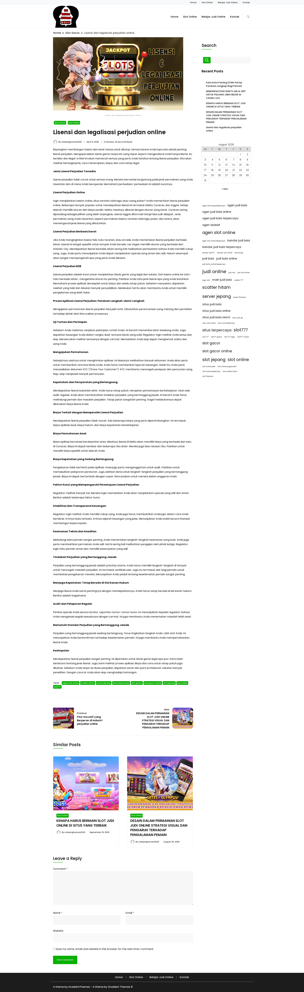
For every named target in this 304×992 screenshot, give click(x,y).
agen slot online (71, 683)
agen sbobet (211, 225)
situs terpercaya (121, 683)
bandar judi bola (238, 240)
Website (58, 931)
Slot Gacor (60, 122)
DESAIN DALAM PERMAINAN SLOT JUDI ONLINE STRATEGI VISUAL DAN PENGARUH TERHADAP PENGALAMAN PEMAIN (158, 827)
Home (193, 2)
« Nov (225, 189)
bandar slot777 (208, 253)
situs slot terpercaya (226, 323)
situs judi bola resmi (216, 317)
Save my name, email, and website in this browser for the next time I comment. (105, 949)
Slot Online (207, 2)
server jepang (104, 683)
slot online (182, 683)
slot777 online (243, 337)
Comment (60, 869)
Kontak (246, 2)
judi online (214, 271)
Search (209, 45)
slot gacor (137, 683)
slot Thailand (207, 376)
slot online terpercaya (211, 371)
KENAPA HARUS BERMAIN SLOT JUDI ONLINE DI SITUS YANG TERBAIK (85, 823)
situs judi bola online (216, 311)
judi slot (231, 272)
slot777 (57, 686)
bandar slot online (224, 253)
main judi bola (222, 280)
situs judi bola (212, 304)
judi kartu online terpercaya (213, 264)
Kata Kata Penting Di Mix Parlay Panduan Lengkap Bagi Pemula (224, 84)
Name (57, 913)
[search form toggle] (248, 17)
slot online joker (208, 366)
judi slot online (243, 272)
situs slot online (208, 323)
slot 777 (205, 337)
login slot (206, 280)
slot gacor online (152, 683)
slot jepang (169, 683)
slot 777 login (229, 337)
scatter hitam (87, 683)
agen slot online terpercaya (213, 241)
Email (130, 913)
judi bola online (226, 258)
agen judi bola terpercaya (220, 218)
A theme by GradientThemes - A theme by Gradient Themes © (93, 987)
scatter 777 (238, 280)
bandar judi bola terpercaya (221, 247)
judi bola (208, 258)
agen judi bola (237, 205)
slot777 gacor (216, 337)
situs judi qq (237, 318)
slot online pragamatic (227, 366)
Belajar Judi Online (228, 2)
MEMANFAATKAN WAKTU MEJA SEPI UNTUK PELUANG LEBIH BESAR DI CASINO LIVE (226, 95)
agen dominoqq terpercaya (213, 206)
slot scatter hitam (230, 371)
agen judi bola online (216, 212)
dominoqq (238, 253)
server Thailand (239, 297)
